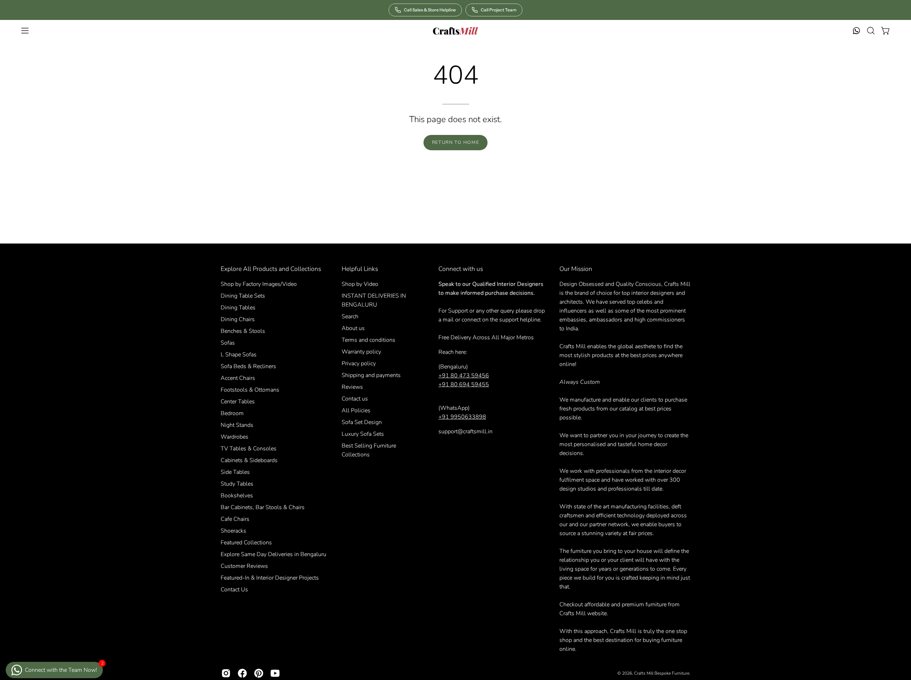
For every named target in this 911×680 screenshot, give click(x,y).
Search (350, 316)
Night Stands (237, 425)
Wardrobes (234, 437)
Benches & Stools (243, 331)
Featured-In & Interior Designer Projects (270, 578)
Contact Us (234, 589)
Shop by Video (360, 284)
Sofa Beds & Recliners (248, 366)
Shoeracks (233, 531)
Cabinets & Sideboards (249, 460)
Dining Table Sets (243, 296)
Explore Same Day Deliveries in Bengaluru (273, 554)
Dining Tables (238, 308)
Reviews (352, 387)
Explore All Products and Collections (271, 269)
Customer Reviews (244, 566)
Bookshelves (237, 495)
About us (353, 328)
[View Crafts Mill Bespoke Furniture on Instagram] (226, 673)
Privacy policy (359, 363)
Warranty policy (361, 352)
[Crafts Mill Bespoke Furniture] (455, 30)
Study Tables (237, 484)
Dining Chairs (238, 319)
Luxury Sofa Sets (363, 434)
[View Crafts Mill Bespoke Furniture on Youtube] (275, 673)
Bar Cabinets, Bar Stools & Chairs (263, 507)
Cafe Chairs (235, 519)
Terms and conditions (368, 340)
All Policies (356, 410)
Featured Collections (246, 542)
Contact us (355, 399)
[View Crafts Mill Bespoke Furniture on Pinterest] (258, 673)
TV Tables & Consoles (249, 449)
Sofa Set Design (362, 422)
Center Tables (238, 402)
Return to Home (455, 142)
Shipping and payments (371, 375)
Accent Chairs (238, 378)
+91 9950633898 (462, 417)
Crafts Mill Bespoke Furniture (661, 673)
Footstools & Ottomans (250, 390)
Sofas (228, 343)
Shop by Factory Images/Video (259, 284)
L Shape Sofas (239, 355)
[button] (870, 30)
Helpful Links (360, 269)
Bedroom (232, 413)
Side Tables (235, 472)
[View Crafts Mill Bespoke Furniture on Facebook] (242, 673)
